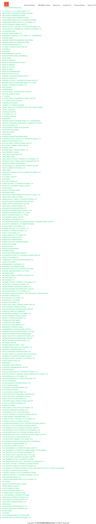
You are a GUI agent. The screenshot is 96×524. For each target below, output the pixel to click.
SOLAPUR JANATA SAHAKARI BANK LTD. (16, 383)
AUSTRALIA (6, 49)
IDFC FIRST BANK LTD (10, 181)
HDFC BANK (6, 170)
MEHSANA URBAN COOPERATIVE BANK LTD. (18, 275)
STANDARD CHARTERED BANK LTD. (15, 387)
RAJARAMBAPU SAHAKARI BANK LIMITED (16, 329)
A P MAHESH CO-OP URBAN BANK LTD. (16, 11)
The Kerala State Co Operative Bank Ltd (16, 437)
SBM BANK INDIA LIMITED (11, 365)
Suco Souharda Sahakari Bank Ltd (14, 392)
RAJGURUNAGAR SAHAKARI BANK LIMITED (17, 338)
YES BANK (5, 513)
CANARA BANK (7, 89)
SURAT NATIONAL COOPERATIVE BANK (16, 396)
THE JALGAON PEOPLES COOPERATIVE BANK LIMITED (21, 432)
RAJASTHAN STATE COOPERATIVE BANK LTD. (18, 336)
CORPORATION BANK (9, 103)
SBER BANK (6, 363)
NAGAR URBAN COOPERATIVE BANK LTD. (17, 287)
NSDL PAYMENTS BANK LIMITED (14, 307)
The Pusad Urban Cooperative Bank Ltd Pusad (18, 455)
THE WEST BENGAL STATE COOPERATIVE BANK (19, 473)
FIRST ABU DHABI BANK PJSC (12, 154)
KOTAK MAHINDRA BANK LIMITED (14, 253)
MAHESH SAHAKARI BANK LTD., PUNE (15, 271)
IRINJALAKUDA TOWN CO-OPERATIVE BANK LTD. (19, 199)
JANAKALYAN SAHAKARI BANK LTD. (14, 208)
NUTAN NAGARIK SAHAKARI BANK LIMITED (17, 309)
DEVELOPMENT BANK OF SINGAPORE (15, 128)
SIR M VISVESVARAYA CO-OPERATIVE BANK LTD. (19, 379)
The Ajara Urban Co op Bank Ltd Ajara (15, 421)
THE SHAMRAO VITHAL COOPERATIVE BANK (18, 459)
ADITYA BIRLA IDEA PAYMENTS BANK (15, 18)
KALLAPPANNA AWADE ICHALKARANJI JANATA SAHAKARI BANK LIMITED (28, 222)
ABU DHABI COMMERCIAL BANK (13, 15)
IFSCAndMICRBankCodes (13, 8)
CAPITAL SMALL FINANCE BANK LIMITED (16, 92)
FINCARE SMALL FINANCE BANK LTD (15, 150)
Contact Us (67, 5)
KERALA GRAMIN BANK (10, 249)
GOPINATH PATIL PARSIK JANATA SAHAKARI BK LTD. (20, 161)
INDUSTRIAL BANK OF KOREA (12, 197)
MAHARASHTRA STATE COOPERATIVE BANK (17, 269)
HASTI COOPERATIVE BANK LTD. (13, 168)
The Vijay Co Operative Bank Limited (15, 470)
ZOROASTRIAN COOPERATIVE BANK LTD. (16, 517)
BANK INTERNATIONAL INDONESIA (15, 56)
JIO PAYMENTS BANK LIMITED (13, 217)
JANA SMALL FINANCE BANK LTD (14, 206)
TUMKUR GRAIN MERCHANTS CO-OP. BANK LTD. (19, 479)
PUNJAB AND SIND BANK (11, 320)
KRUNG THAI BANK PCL (10, 257)
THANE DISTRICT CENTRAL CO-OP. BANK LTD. (18, 419)
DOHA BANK (6, 134)
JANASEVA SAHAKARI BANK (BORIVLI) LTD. (17, 210)
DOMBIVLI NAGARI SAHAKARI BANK (14, 136)
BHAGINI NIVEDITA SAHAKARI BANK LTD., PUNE (19, 83)
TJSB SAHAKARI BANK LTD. (11, 477)
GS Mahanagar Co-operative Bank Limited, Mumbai (20, 166)
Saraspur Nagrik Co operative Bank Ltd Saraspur (19, 354)
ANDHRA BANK (7, 38)
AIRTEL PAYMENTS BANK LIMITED (14, 24)
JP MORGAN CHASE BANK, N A (12, 219)
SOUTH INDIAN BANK (10, 385)
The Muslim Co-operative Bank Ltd (14, 443)
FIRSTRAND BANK (8, 157)
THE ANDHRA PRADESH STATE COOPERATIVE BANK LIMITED (24, 423)
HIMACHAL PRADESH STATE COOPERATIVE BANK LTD (21, 172)
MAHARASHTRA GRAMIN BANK (13, 266)
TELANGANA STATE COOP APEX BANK (15, 412)
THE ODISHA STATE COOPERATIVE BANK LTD (18, 452)
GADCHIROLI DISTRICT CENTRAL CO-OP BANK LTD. (20, 159)
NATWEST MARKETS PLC (11, 296)
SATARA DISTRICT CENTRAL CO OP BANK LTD (18, 358)
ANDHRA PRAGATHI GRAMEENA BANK (15, 42)
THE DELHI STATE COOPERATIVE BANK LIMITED (19, 426)
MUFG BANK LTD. (8, 280)
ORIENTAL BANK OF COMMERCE (13, 311)
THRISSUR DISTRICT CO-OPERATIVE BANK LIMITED (20, 475)
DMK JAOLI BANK (8, 132)
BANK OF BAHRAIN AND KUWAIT (14, 63)
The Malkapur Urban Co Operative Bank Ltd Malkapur (21, 441)
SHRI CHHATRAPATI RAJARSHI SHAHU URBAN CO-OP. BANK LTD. (25, 374)
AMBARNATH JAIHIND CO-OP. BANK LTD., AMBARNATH (22, 36)
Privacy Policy (79, 5)
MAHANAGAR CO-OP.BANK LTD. (13, 264)
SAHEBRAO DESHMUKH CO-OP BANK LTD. (17, 347)
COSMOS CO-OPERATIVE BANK (13, 105)
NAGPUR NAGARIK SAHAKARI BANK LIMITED (18, 289)
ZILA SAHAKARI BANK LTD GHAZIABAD (16, 515)
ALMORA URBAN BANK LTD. (12, 33)
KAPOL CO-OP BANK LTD (11, 233)
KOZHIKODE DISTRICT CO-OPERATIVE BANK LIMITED (21, 255)
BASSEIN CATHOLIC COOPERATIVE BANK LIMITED (20, 80)
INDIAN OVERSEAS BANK (11, 190)
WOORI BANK (7, 511)
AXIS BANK (6, 51)
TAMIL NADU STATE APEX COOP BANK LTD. (17, 408)
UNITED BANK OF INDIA (10, 488)
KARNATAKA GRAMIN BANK (12, 240)
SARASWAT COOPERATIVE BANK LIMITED (17, 356)
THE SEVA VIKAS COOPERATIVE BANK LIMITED (18, 457)
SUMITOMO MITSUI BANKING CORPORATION (18, 394)
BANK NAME (6, 58)
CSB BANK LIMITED (9, 112)
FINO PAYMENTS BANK (10, 152)
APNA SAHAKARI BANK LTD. (12, 45)
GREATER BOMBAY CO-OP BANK (13, 163)
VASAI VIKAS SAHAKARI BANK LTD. (14, 502)
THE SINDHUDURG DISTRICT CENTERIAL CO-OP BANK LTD (23, 461)
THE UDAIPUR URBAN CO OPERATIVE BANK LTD (19, 466)
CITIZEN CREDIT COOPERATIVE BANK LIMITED (18, 98)
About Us (56, 5)
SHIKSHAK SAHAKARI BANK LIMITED (15, 367)
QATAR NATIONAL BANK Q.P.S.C (13, 325)
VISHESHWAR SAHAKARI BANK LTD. (14, 506)
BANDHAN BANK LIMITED (11, 54)
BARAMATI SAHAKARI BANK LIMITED (15, 76)
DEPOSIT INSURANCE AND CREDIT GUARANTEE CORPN (22, 123)
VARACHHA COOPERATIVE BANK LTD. (15, 497)
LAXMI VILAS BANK (9, 262)
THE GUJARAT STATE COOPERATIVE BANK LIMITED (20, 428)
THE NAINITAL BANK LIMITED (13, 446)
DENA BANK (6, 119)
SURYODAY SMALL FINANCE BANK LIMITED (17, 401)
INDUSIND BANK (8, 193)
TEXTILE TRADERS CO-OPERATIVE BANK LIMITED (19, 414)
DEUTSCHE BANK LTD (10, 125)
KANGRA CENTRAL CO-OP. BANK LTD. (15, 228)
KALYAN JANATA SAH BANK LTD (13, 226)
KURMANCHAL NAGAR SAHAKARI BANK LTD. (18, 260)
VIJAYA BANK (6, 504)
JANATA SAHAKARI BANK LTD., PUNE (15, 215)
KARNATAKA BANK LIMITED (12, 237)
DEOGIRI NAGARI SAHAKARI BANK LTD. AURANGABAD (21, 121)
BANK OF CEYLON (8, 67)
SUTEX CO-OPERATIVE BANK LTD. (14, 403)
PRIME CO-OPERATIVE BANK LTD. (14, 318)
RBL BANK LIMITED (9, 343)
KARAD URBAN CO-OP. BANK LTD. (14, 235)
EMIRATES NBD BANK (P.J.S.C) (12, 141)
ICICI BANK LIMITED (9, 177)
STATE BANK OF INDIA (10, 390)
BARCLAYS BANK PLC (9, 78)
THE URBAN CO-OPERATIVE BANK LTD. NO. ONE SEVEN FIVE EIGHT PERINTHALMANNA (33, 468)
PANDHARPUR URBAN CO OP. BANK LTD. (16, 314)
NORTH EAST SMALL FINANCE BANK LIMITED (18, 305)
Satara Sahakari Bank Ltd (11, 361)
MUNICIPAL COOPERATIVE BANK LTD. (15, 284)
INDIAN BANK (7, 188)
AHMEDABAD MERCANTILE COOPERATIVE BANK (19, 20)
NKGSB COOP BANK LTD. (11, 302)
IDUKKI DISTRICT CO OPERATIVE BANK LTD (17, 184)
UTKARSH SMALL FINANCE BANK (14, 493)
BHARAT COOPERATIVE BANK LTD (14, 85)
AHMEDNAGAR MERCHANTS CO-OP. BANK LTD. (19, 22)
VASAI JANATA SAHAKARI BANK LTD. (15, 500)
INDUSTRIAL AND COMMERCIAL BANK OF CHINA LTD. (21, 195)
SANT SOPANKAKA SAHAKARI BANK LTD (16, 352)
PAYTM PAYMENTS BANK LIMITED (14, 316)
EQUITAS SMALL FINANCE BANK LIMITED (17, 143)
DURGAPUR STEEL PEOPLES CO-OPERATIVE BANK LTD (21, 139)
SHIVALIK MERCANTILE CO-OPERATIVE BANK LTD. (20, 372)
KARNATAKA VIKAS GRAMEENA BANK (15, 242)
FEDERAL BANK (7, 148)
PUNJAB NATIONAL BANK (11, 322)
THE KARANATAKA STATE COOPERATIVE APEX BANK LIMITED (24, 435)
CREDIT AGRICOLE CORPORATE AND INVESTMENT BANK (22, 107)
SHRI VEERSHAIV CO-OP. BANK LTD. (14, 376)
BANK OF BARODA (8, 65)
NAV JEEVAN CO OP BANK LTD (13, 298)
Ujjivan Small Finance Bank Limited (14, 484)
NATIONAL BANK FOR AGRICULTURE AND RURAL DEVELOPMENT (25, 293)
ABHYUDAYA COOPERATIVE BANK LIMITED (17, 13)
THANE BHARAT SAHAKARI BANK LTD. (15, 417)
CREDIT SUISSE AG (8, 110)
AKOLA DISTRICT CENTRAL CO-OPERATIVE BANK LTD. (21, 27)
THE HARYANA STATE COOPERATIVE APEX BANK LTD (21, 430)
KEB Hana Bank (7, 246)
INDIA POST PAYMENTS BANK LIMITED (16, 186)
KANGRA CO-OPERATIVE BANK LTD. (14, 231)
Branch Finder (29, 5)
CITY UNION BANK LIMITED (12, 101)
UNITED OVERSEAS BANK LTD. (13, 491)
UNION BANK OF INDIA (10, 486)
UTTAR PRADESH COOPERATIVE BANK (15, 495)
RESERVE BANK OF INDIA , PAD (13, 345)
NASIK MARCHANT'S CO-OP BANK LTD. (16, 291)
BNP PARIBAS (7, 87)
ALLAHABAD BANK (8, 31)
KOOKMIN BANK (8, 251)
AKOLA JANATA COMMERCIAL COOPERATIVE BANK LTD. (22, 29)
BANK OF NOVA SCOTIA (10, 74)
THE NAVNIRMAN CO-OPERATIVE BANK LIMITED (19, 448)
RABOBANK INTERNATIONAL (12, 327)
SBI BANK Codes (44, 5)
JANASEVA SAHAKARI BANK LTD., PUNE (16, 213)
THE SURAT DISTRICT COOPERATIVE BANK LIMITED (20, 464)
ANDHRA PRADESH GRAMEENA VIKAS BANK (17, 40)
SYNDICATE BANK (8, 405)
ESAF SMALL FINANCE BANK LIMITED (15, 145)
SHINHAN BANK (8, 370)
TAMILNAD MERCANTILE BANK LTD (15, 410)
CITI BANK (6, 96)
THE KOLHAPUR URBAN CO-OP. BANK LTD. (17, 439)
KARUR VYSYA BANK (9, 244)
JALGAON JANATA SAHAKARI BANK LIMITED (17, 201)
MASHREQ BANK (8, 273)
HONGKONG (6, 175)
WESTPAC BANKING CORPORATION (14, 508)
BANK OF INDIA (7, 69)
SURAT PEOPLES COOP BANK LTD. (14, 399)
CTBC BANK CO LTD (9, 114)
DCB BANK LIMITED (9, 116)
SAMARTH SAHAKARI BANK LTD (13, 349)
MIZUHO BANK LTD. (9, 278)
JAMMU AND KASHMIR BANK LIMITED (15, 204)
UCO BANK (6, 482)
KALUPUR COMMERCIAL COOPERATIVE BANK (18, 224)
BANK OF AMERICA (8, 60)
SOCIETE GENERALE (9, 381)
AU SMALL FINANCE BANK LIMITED (14, 47)
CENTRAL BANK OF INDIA (11, 94)
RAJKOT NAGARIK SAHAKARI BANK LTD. (16, 340)
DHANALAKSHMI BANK (10, 130)
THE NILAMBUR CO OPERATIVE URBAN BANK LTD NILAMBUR (24, 450)
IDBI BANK (6, 179)
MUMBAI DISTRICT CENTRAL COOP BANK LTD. (19, 282)
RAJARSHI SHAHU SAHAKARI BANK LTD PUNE (18, 331)
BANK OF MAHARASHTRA (11, 71)
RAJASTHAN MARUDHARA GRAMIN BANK (16, 334)
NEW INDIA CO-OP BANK (11, 300)
